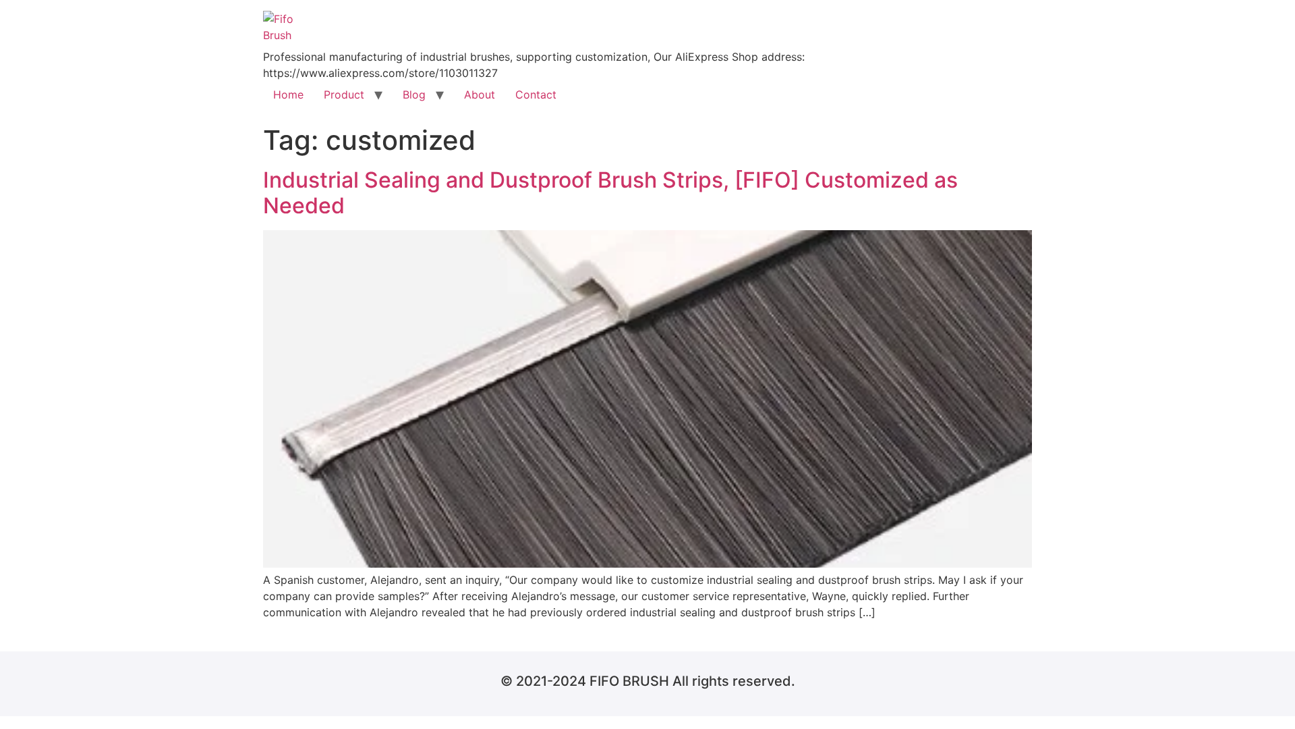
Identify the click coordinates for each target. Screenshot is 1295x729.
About (479, 94)
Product (344, 94)
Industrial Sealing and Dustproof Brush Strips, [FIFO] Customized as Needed (610, 193)
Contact (535, 94)
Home (288, 94)
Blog (414, 94)
